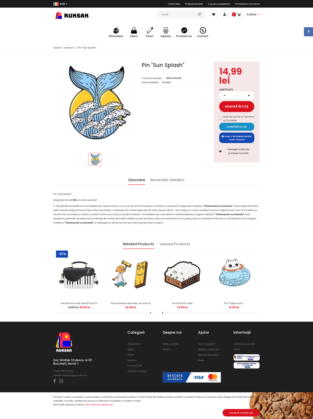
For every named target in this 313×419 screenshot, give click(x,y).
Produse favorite (194, 3)
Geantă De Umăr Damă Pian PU (79, 303)
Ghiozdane (134, 344)
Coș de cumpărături (219, 3)
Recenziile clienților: (168, 179)
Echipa (167, 349)
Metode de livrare (208, 349)
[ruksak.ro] (71, 20)
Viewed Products (175, 244)
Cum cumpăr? (206, 344)
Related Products (138, 244)
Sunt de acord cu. (238, 118)
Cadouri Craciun (137, 371)
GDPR (236, 349)
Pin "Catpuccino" (234, 303)
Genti (131, 349)
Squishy (132, 360)
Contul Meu (174, 3)
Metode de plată (208, 355)
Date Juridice (170, 344)
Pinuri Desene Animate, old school (131, 303)
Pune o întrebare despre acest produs (238, 138)
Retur (201, 360)
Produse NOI (135, 365)
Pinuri (131, 355)
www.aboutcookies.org (99, 404)
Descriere (136, 179)
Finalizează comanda (247, 3)
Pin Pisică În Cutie (182, 303)
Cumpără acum (237, 127)
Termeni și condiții (244, 344)
